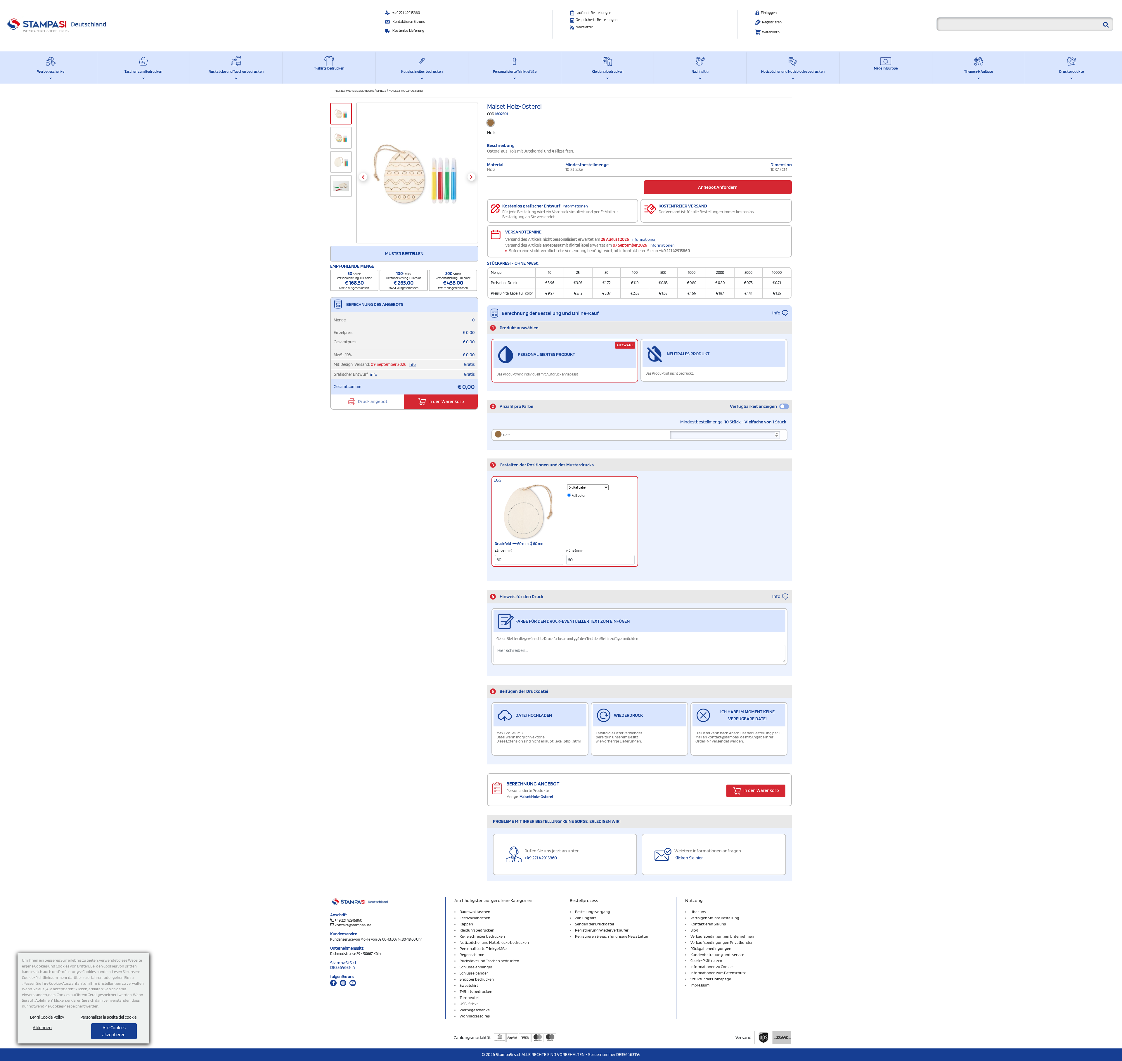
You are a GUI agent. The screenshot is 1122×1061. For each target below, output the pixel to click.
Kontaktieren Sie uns (408, 21)
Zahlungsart (585, 917)
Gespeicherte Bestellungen (596, 20)
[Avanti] (471, 177)
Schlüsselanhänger (476, 967)
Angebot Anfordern (717, 187)
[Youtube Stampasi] (352, 983)
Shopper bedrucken (477, 979)
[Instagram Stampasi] (343, 983)
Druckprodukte (1071, 71)
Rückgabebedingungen (710, 948)
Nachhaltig (700, 71)
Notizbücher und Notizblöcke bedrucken (793, 71)
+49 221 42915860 (406, 13)
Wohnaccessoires (475, 1016)
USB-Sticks (469, 1003)
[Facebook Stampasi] (333, 983)
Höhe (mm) (574, 550)
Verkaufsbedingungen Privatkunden (722, 942)
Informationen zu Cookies (712, 966)
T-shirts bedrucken (329, 68)
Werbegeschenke (50, 71)
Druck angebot (372, 401)
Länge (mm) (503, 550)
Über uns (698, 911)
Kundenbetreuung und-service (717, 954)
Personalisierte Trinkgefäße (514, 71)
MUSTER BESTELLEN (404, 253)
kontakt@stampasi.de (353, 924)
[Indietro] (363, 177)
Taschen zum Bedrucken (143, 71)
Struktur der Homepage (710, 979)
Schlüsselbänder (474, 973)
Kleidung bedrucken (607, 71)
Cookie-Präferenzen (706, 960)
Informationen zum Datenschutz (718, 972)
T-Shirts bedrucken (476, 991)
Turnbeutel (469, 997)
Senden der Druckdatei (594, 924)
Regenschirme (472, 954)
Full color (578, 495)
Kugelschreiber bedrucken (422, 71)
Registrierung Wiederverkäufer (601, 930)
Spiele (381, 90)
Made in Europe (886, 68)
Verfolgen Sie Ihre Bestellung (714, 917)
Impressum (699, 985)
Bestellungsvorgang (592, 911)
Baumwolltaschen (475, 911)
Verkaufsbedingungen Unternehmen (722, 936)
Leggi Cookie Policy (47, 1017)
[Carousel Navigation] (417, 177)
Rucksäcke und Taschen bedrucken (236, 71)
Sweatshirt (469, 985)
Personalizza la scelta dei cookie (108, 1017)
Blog (694, 930)
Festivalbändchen (475, 917)
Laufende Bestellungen (593, 13)
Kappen (466, 924)
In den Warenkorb (445, 401)
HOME (339, 90)
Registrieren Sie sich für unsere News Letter (611, 936)
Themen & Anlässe (978, 71)
